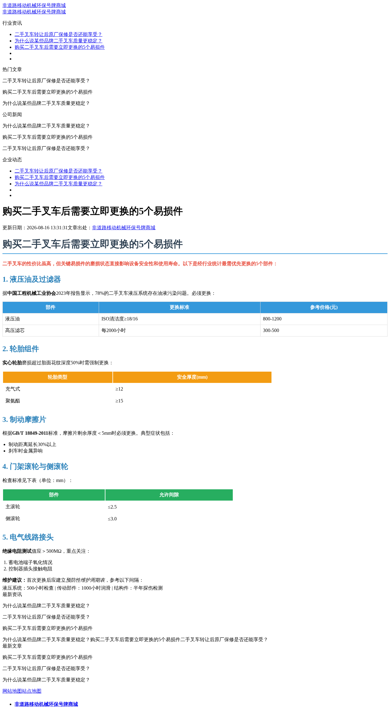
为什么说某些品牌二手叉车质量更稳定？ (58, 40)
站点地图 (31, 691)
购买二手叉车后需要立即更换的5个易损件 (60, 47)
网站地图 (12, 691)
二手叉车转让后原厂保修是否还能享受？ (58, 34)
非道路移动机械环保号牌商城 (34, 5)
